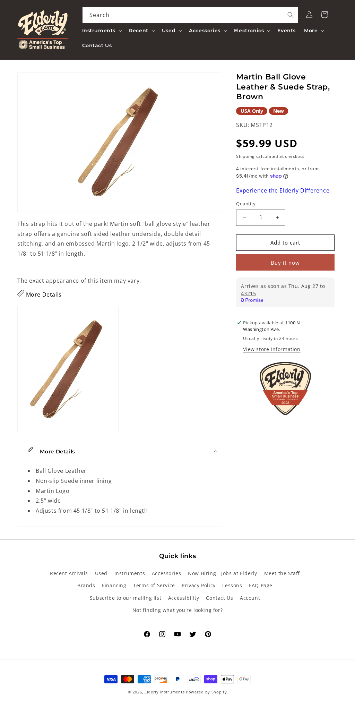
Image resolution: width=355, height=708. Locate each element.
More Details (43, 294)
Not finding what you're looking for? (177, 610)
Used (101, 573)
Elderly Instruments (164, 691)
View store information (271, 349)
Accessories (166, 573)
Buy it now (285, 262)
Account (250, 598)
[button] (101, 30)
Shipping (245, 156)
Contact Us (219, 598)
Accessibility (183, 598)
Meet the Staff (282, 573)
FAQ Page (260, 585)
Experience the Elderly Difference (282, 190)
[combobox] (190, 15)
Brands (86, 585)
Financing (114, 585)
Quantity (246, 204)
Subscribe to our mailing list (125, 598)
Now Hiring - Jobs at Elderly (222, 573)
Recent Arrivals (69, 573)
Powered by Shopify (206, 691)
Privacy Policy (198, 585)
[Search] (290, 15)
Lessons (232, 585)
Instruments (129, 573)
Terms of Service (154, 585)
